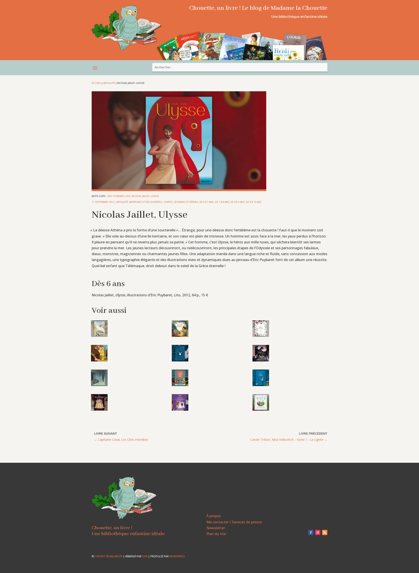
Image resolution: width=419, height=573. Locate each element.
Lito (127, 196)
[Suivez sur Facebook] (310, 532)
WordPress (177, 556)
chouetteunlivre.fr (108, 556)
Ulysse (155, 196)
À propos (213, 516)
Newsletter (215, 528)
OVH (145, 556)
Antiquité (109, 83)
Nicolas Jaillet (140, 196)
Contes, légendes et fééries (180, 201)
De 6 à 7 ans (206, 201)
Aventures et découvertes (145, 201)
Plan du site (216, 533)
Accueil (96, 83)
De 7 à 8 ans (222, 201)
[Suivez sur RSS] (324, 532)
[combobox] (239, 67)
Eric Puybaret (115, 196)
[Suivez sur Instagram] (317, 532)
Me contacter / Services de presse (234, 522)
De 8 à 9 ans (237, 201)
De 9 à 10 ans (253, 201)
